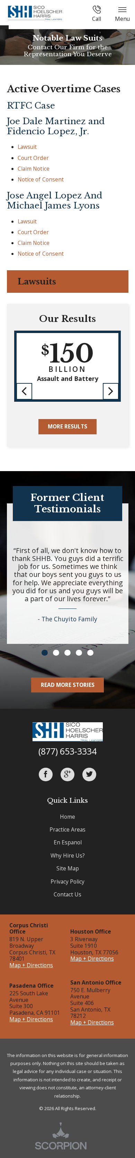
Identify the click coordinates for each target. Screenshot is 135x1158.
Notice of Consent (41, 179)
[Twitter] (89, 774)
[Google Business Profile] (67, 774)
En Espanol (68, 842)
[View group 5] (90, 653)
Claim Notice (34, 168)
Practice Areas (68, 829)
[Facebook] (46, 774)
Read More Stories (67, 685)
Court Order (33, 158)
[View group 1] (44, 653)
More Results (67, 426)
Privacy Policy (67, 881)
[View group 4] (79, 653)
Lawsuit (27, 147)
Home (67, 816)
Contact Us (67, 894)
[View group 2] (56, 653)
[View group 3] (67, 653)
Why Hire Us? (68, 855)
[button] (24, 391)
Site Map (67, 868)
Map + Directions (31, 965)
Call (96, 19)
